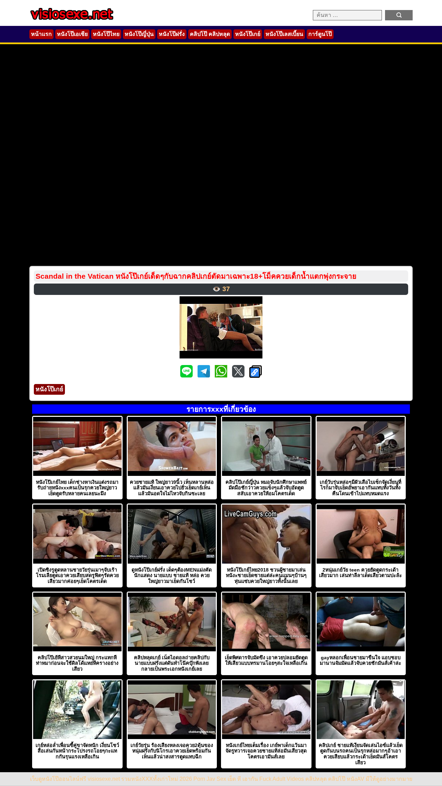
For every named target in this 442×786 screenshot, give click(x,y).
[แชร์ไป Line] (187, 375)
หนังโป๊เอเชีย (72, 34)
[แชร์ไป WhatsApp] (222, 375)
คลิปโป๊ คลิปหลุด (210, 34)
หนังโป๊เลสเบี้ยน (284, 34)
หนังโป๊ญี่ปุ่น (139, 34)
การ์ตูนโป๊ (320, 34)
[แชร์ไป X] (239, 375)
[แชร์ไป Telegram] (204, 375)
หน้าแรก (41, 34)
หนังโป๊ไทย (106, 34)
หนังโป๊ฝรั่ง (172, 34)
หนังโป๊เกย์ (247, 34)
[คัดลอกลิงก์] (255, 372)
